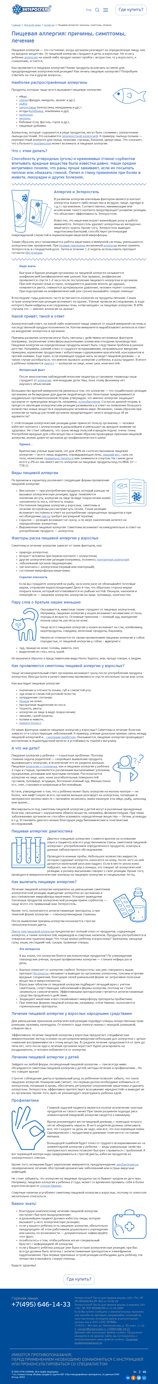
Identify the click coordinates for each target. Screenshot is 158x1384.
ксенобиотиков (89, 401)
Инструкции (33, 253)
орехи (23, 100)
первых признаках (72, 245)
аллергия (31, 57)
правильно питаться (59, 458)
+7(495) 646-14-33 (41, 1305)
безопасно (41, 973)
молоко (24, 118)
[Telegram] (138, 1378)
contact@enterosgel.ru (91, 1329)
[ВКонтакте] (128, 1378)
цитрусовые (27, 107)
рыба (23, 104)
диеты (45, 516)
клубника (36, 111)
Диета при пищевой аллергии (33, 931)
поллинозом (42, 143)
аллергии (110, 245)
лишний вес (111, 454)
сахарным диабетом (60, 737)
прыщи (24, 701)
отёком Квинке (50, 1186)
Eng (88, 10)
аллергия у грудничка (41, 766)
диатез (49, 363)
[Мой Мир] (144, 1378)
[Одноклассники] (133, 1378)
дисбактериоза (127, 1164)
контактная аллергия (112, 559)
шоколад (25, 115)
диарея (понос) (30, 723)
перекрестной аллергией (80, 136)
